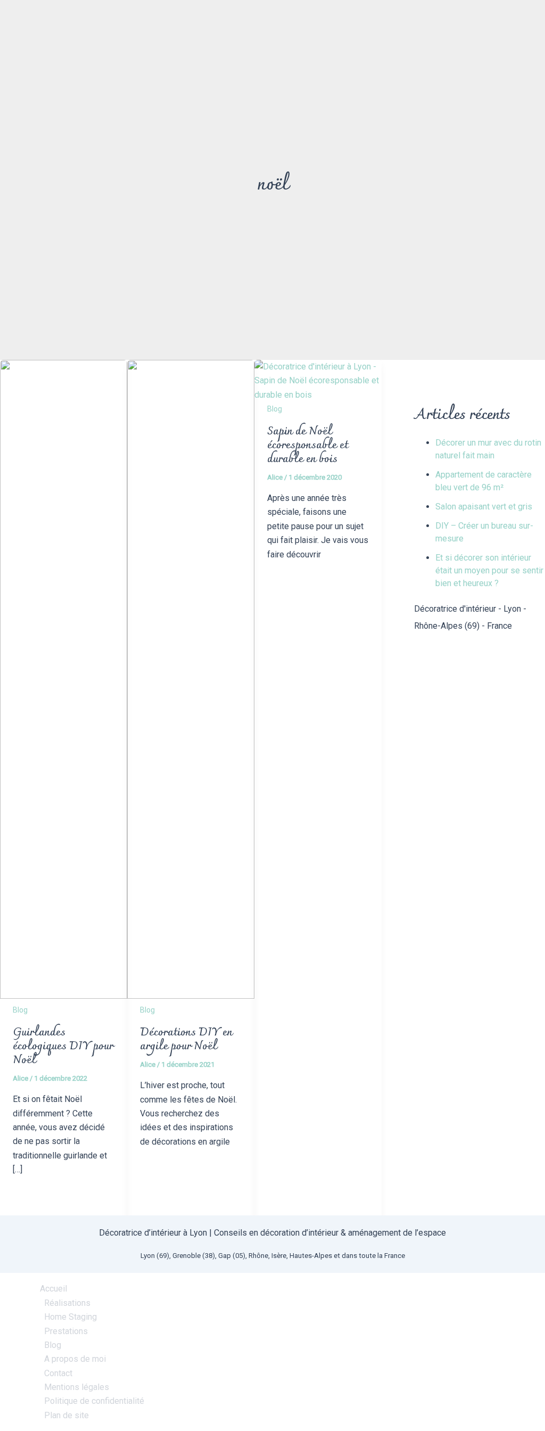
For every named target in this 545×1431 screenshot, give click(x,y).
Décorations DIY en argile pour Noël (186, 1040)
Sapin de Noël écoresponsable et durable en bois (307, 446)
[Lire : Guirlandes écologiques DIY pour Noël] (63, 996)
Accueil (53, 1289)
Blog (20, 1010)
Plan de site (66, 1415)
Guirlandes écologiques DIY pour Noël (63, 1047)
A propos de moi (75, 1359)
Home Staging (70, 1317)
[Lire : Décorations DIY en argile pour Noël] (190, 996)
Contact (58, 1373)
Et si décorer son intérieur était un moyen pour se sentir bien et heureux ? (489, 570)
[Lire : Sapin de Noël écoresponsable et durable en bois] (318, 395)
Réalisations (67, 1303)
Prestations (66, 1331)
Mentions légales (76, 1387)
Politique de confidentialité (94, 1401)
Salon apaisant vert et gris (483, 506)
